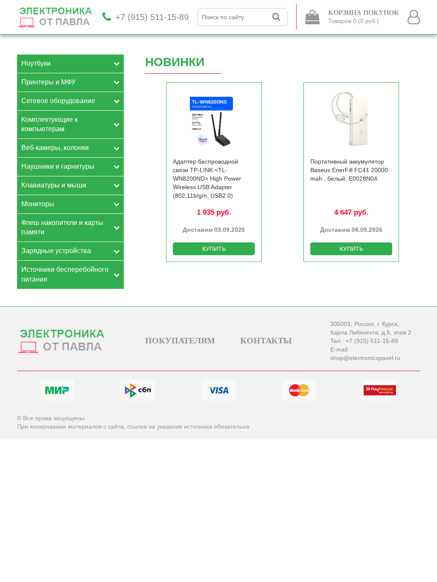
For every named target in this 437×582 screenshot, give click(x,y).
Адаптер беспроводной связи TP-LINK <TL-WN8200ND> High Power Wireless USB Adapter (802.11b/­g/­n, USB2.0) (207, 178)
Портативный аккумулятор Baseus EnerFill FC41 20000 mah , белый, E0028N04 (349, 170)
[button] (415, 145)
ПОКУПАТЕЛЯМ (180, 340)
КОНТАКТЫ (266, 340)
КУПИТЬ (214, 248)
